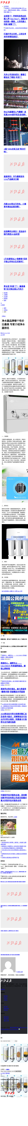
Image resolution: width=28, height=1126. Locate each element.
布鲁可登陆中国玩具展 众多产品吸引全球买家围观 (10, 988)
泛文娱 (5, 296)
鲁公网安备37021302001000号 (10, 1062)
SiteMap (6, 1043)
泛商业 (5, 310)
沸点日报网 (13, 1061)
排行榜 (5, 1029)
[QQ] (3, 1022)
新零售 (5, 298)
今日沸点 (6, 6)
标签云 (5, 1031)
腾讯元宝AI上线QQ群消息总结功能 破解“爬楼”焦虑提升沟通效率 (13, 881)
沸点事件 (6, 1052)
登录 (3, 305)
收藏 (11, 591)
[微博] (1, 1022)
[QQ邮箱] (4, 1022)
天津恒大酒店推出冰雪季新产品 (10, 857)
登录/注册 (20, 1005)
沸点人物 (6, 1054)
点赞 (16, 591)
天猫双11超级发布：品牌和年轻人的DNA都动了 (10, 979)
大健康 (5, 294)
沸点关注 (6, 1050)
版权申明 (6, 1042)
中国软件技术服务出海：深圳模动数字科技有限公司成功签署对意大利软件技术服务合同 (14, 798)
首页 (5, 308)
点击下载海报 (6, 1106)
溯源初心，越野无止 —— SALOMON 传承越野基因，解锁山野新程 (13, 666)
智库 (5, 300)
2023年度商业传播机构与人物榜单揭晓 (12, 848)
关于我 (5, 1040)
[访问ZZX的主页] (8, 834)
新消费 (5, 293)
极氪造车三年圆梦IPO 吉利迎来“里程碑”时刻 (14, 846)
